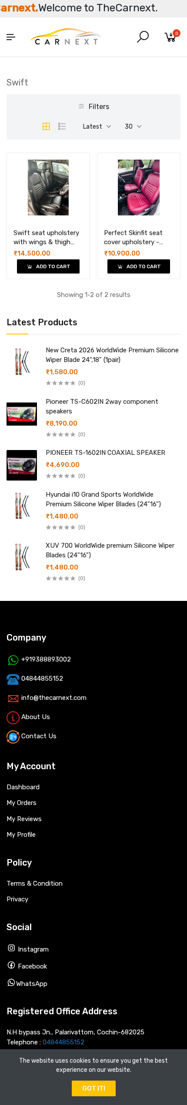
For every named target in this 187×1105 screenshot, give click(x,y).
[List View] (62, 126)
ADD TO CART (52, 267)
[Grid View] (46, 126)
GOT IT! (93, 1088)
